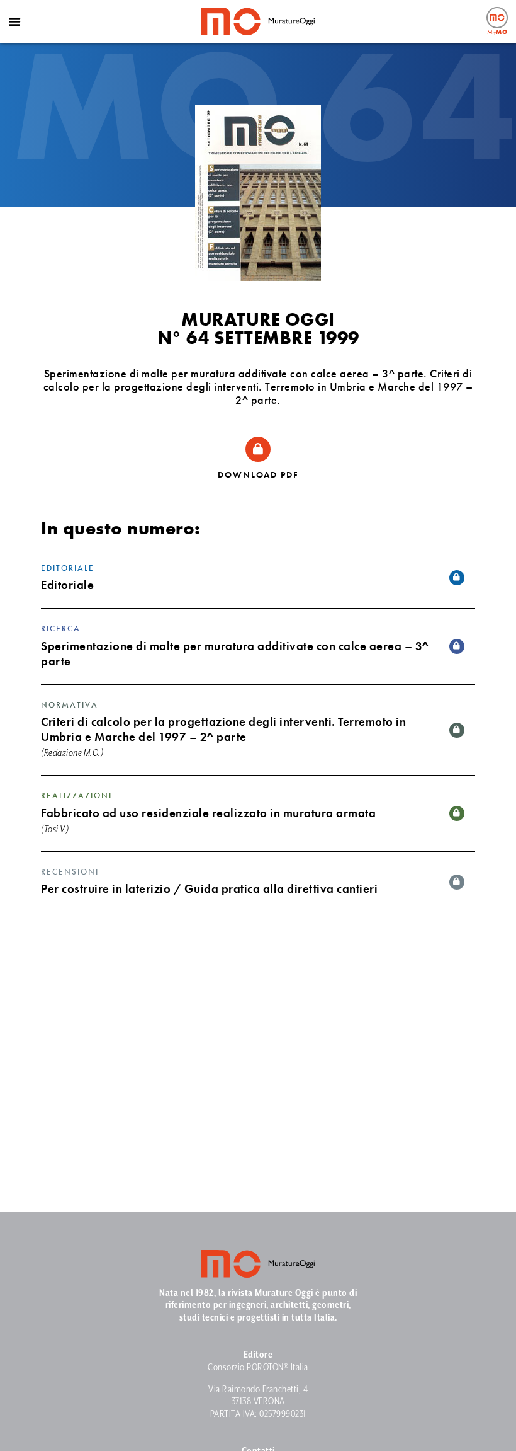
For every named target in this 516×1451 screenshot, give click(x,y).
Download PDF (258, 474)
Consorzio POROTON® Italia (258, 1367)
